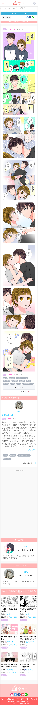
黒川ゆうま (11, 670)
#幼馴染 (14, 381)
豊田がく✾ (30, 642)
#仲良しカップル (22, 378)
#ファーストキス (28, 383)
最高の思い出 (8, 415)
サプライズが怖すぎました (9, 638)
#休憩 (12, 383)
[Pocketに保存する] (22, 694)
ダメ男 (4, 675)
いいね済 (7, 17)
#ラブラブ (6, 381)
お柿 (8, 614)
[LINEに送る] (33, 17)
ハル (29, 645)
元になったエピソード (19, 13)
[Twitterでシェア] (27, 17)
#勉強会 (5, 383)
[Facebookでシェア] (30, 17)
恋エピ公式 (12, 617)
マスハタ (10, 642)
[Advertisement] (19, 488)
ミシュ (32, 391)
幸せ (4, 29)
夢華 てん (29, 670)
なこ (29, 672)
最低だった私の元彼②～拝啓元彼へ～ (28, 666)
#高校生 (11, 378)
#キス (18, 383)
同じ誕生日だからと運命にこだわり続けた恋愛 (9, 666)
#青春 (5, 378)
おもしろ (4, 620)
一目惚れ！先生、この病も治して (9, 610)
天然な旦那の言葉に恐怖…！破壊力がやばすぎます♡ (28, 638)
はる (19, 411)
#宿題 (28, 381)
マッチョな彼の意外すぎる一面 (28, 610)
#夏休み (22, 381)
